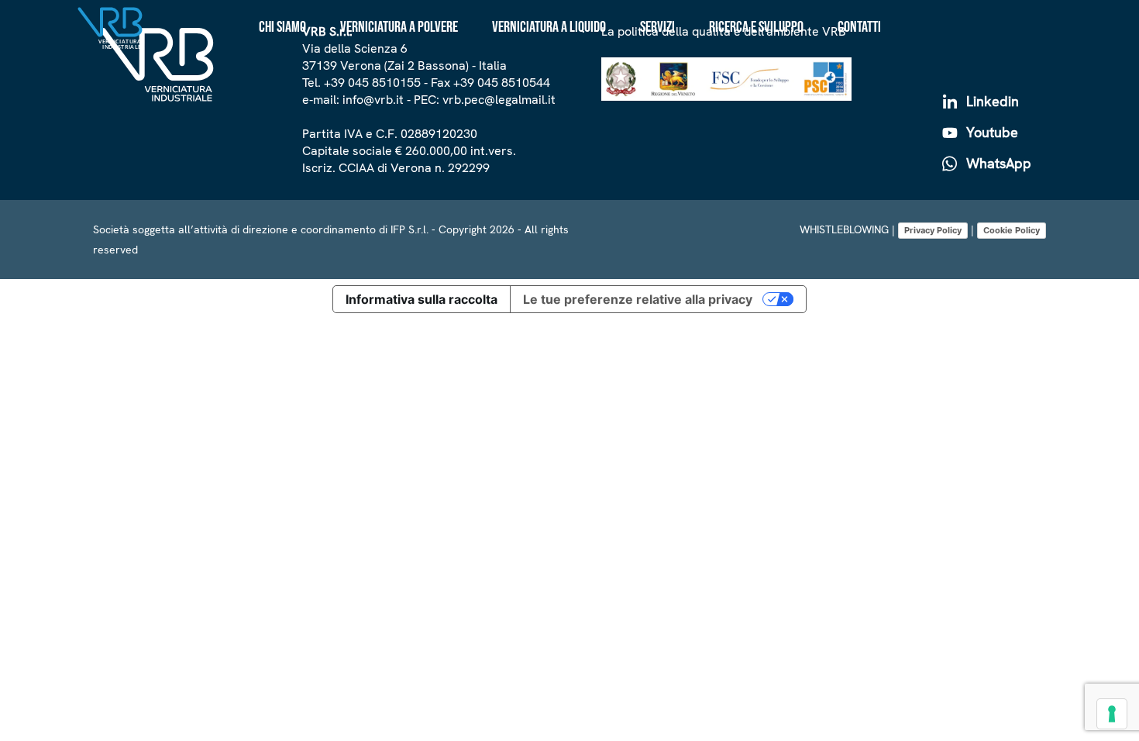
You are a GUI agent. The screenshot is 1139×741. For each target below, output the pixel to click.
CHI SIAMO (282, 27)
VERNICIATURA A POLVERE (399, 27)
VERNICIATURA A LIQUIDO (549, 27)
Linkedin (990, 101)
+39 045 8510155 (372, 82)
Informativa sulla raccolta (421, 299)
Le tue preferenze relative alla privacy (637, 299)
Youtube (990, 132)
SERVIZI (657, 27)
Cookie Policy (1011, 230)
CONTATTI (859, 27)
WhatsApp (996, 163)
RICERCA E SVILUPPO (756, 27)
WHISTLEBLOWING (844, 229)
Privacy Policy (933, 230)
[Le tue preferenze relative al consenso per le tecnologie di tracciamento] (1112, 714)
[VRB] (157, 67)
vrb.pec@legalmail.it (499, 99)
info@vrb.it (373, 99)
